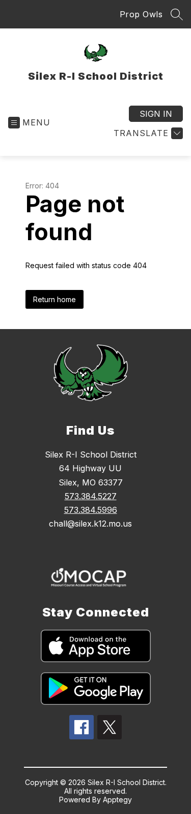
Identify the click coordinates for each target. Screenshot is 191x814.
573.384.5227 (91, 496)
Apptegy (117, 799)
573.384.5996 (90, 510)
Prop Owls (141, 14)
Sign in (156, 114)
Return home (54, 299)
